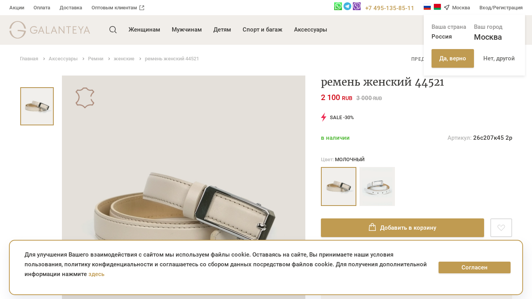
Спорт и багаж (262, 29)
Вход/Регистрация (501, 8)
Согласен (475, 267)
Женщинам (144, 29)
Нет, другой (499, 58)
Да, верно (452, 58)
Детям (222, 29)
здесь (96, 274)
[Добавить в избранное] (501, 227)
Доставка (71, 8)
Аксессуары (310, 29)
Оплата (41, 8)
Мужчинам (187, 29)
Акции (16, 8)
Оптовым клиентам (114, 8)
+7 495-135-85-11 (389, 8)
